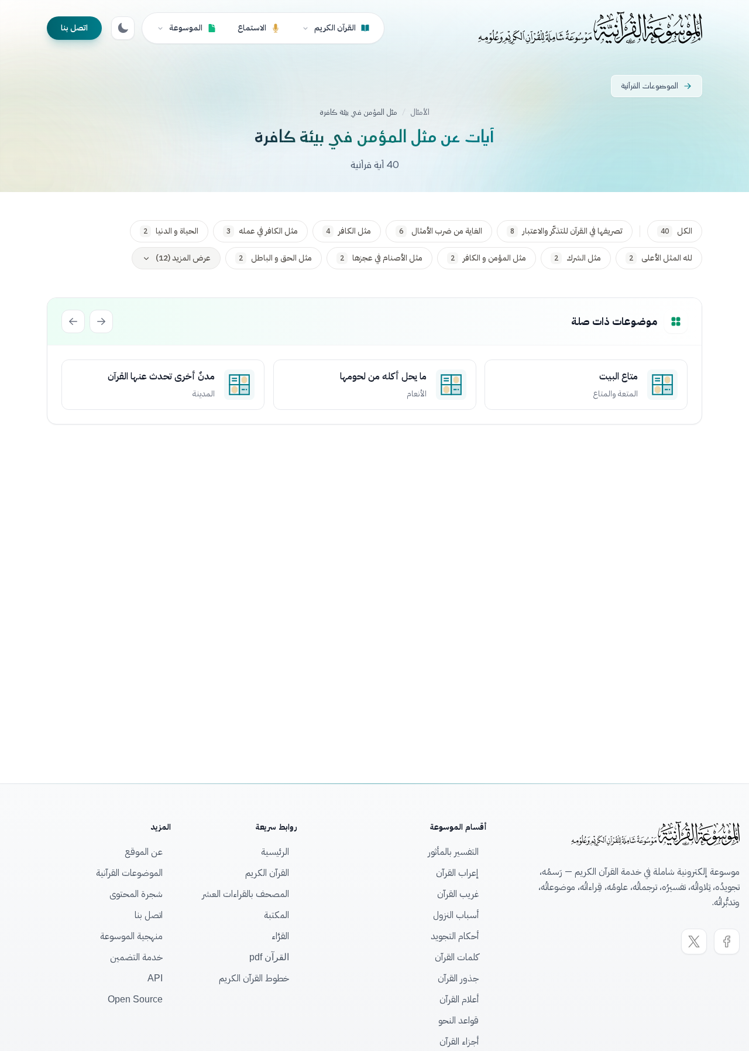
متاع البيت (618, 376)
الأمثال (420, 112)
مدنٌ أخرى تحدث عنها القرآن (161, 376)
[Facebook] (727, 941)
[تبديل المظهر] (123, 28)
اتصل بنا (74, 28)
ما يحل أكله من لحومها (382, 376)
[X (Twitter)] (694, 941)
